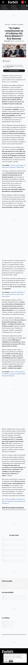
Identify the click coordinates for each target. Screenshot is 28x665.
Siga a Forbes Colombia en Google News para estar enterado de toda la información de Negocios (13, 501)
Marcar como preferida (14, 70)
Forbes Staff (7, 41)
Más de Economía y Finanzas (13, 508)
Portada (7, 24)
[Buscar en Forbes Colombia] (25, 2)
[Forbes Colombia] (13, 2)
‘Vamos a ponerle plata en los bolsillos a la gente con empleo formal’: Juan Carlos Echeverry (14, 374)
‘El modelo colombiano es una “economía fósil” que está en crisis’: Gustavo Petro (13, 294)
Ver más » (6, 661)
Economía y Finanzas (17, 24)
